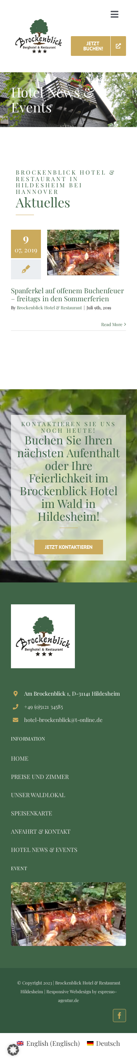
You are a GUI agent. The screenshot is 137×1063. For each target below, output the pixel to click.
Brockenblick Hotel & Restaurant (49, 307)
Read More (111, 324)
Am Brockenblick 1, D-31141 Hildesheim (72, 693)
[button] (13, 1050)
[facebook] (119, 1015)
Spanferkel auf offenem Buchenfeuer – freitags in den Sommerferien (67, 294)
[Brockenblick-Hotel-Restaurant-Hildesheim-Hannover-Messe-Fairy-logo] (38, 22)
